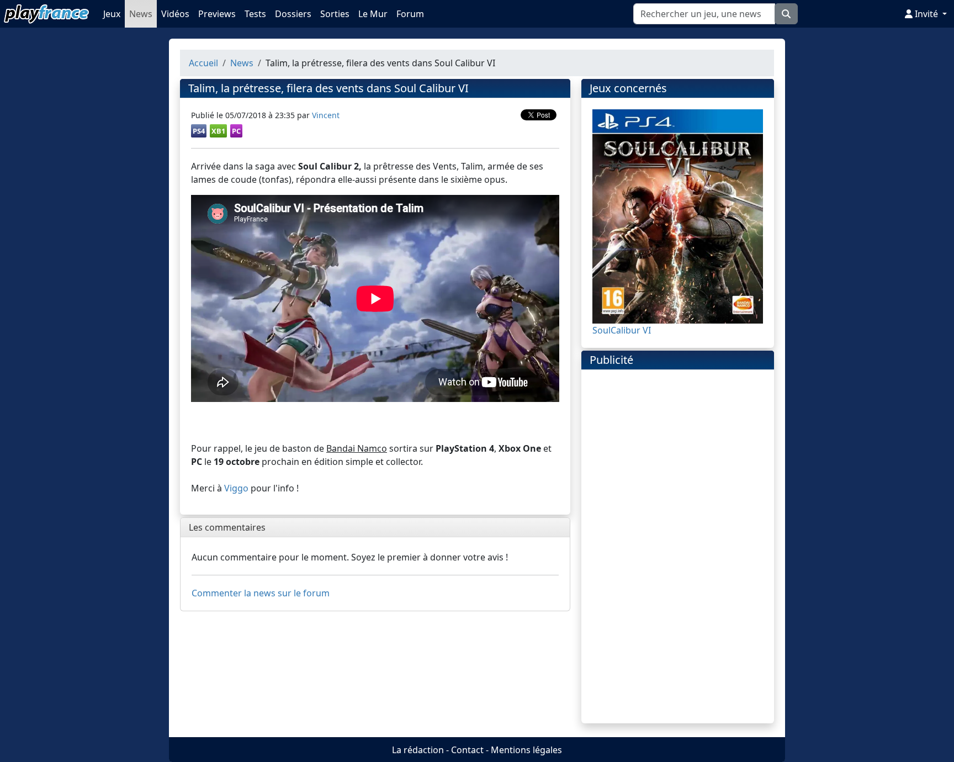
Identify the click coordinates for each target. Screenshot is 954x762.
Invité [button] (926, 14)
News (140, 14)
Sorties (334, 14)
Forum (410, 14)
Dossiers (293, 14)
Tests (255, 14)
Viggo (236, 488)
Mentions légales (526, 750)
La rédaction (418, 750)
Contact (467, 750)
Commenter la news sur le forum (261, 593)
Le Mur (373, 14)
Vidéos (175, 14)
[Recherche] (786, 13)
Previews (217, 14)
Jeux (111, 14)
